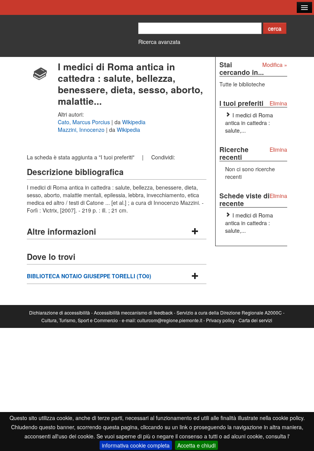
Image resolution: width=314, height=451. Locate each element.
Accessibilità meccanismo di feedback (133, 312)
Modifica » (274, 64)
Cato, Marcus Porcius (84, 122)
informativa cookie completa (136, 445)
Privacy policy (220, 320)
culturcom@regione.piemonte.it (169, 320)
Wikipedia (134, 122)
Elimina (278, 103)
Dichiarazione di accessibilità (59, 312)
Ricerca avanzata (159, 41)
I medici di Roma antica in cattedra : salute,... (249, 122)
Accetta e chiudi (196, 445)
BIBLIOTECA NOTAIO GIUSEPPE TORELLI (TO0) (89, 276)
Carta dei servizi (255, 320)
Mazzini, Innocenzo (82, 129)
